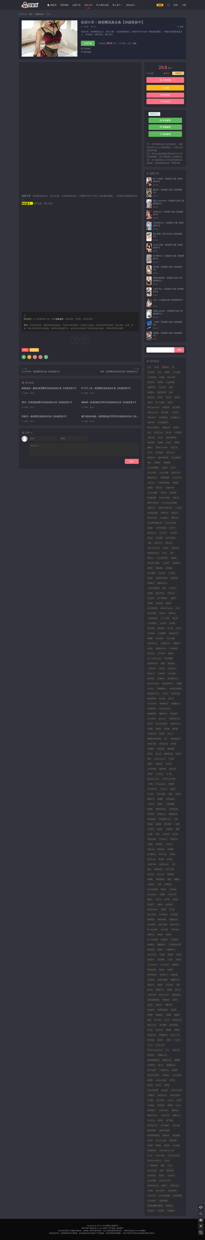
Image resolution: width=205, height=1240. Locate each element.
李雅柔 (176, 1030)
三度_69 (163, 493)
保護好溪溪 (162, 919)
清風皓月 (151, 960)
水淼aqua (151, 437)
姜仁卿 (175, 618)
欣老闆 (178, 955)
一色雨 (150, 784)
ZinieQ (172, 468)
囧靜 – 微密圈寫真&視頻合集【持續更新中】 (119, 371)
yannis (166, 1020)
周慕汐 (160, 985)
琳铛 (157, 834)
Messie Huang (153, 683)
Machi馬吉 (152, 914)
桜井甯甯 (166, 407)
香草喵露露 (165, 478)
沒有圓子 (151, 749)
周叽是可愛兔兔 (176, 688)
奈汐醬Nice (175, 417)
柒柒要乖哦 (177, 1196)
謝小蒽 (150, 990)
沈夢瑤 (166, 1085)
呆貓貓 (175, 483)
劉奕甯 (160, 1120)
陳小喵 (150, 1085)
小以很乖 (166, 834)
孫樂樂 (150, 638)
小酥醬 (179, 683)
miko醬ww (164, 518)
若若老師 (176, 1135)
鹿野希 (150, 568)
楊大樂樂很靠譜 (153, 1135)
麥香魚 (168, 934)
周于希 (178, 960)
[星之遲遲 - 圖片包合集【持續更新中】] (149, 236)
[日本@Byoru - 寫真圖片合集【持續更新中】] (149, 225)
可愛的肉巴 (176, 995)
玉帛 (149, 432)
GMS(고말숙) (175, 1095)
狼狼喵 (150, 824)
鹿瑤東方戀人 (161, 809)
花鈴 (164, 588)
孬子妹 (150, 1030)
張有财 (177, 794)
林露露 (150, 809)
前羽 (171, 553)
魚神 (171, 392)
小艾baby (171, 1175)
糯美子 (173, 598)
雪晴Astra (151, 508)
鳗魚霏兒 (151, 678)
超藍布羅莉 (152, 819)
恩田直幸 (172, 613)
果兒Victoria (164, 995)
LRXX (25, 350)
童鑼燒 (150, 879)
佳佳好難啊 (168, 658)
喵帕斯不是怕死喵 (154, 739)
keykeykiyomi (159, 759)
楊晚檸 (150, 774)
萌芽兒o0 (164, 513)
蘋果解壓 (166, 134)
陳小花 (177, 990)
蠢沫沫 (170, 402)
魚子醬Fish (152, 854)
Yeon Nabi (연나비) (166, 1150)
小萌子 (170, 960)
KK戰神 (170, 849)
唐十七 (170, 734)
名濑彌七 (161, 678)
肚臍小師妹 (152, 839)
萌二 (166, 739)
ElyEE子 (172, 528)
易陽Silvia (160, 990)
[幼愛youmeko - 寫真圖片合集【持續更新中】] (149, 313)
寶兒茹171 (163, 975)
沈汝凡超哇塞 (153, 889)
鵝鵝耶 (176, 879)
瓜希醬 (160, 442)
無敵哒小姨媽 (164, 1130)
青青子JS (151, 673)
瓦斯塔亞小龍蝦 (153, 563)
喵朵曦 (166, 729)
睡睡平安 (168, 1005)
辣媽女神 (173, 1140)
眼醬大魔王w (152, 478)
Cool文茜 (164, 929)
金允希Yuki (152, 864)
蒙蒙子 (150, 899)
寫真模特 (165, 367)
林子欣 (172, 1080)
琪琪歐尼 (151, 944)
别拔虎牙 (159, 764)
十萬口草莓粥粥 (153, 588)
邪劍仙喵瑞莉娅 (153, 1000)
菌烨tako (175, 518)
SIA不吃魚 (175, 929)
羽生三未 (174, 447)
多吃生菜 (172, 769)
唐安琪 (161, 859)
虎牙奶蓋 (151, 814)
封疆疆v (157, 462)
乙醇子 (175, 1000)
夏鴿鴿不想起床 (162, 578)
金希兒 (150, 1005)
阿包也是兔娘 (153, 513)
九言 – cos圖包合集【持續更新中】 (168, 300)
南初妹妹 (171, 663)
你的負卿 (173, 714)
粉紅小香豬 (163, 924)
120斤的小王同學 (168, 779)
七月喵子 (166, 563)
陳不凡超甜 (152, 1070)
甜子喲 (166, 899)
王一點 (169, 774)
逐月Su (162, 668)
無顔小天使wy (153, 503)
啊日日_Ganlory (167, 608)
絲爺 (149, 1020)
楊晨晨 (158, 824)
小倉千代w (152, 1196)
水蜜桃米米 (163, 1035)
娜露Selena (175, 980)
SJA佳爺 (176, 1145)
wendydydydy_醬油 (169, 503)
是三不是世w (171, 538)
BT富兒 (169, 764)
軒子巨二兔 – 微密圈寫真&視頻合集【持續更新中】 (106, 388)
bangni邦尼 (152, 473)
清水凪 (150, 724)
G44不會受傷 (161, 528)
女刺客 (176, 397)
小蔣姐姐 (172, 889)
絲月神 (150, 1140)
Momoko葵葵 (164, 498)
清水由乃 (151, 1211)
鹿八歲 (168, 432)
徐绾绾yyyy (162, 1095)
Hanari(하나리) (165, 1180)
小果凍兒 (165, 1075)
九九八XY (163, 533)
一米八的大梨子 (162, 558)
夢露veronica (153, 1115)
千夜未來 (161, 673)
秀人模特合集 (102, 5)
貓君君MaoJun (153, 693)
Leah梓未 (161, 653)
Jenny (178, 1105)
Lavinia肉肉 (176, 1075)
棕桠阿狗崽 (152, 698)
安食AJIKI (175, 548)
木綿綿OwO (165, 643)
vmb (149, 367)
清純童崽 (170, 874)
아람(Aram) (165, 1115)
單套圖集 (64, 5)
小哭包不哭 (152, 734)
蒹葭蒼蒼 (171, 749)
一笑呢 (176, 824)
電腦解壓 (166, 127)
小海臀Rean (170, 950)
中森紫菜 (164, 939)
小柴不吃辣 (152, 995)
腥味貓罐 (159, 568)
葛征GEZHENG (153, 1075)
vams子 (165, 693)
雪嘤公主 (151, 934)
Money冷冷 (152, 894)
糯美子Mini (160, 593)
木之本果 (173, 533)
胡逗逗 (178, 754)
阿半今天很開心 (153, 427)
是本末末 (151, 653)
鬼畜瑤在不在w (153, 553)
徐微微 (150, 1080)
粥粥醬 (160, 799)
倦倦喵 (150, 593)
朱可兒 (168, 397)
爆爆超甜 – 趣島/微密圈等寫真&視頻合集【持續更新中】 (49, 388)
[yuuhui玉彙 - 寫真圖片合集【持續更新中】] (149, 247)
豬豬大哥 (151, 799)
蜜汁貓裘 (164, 412)
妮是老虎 (159, 603)
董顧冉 (171, 784)
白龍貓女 (151, 884)
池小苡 (175, 834)
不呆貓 (161, 377)
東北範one (162, 814)
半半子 (150, 452)
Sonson (170, 1100)
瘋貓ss (150, 447)
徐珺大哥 (34, 350)
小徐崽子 (169, 844)
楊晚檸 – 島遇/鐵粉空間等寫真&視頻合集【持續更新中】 (109, 402)
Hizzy (170, 1165)
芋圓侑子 (151, 583)
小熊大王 (151, 804)
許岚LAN (171, 593)
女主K (164, 553)
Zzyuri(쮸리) (152, 965)
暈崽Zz (150, 558)
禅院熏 (150, 603)
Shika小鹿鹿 (152, 493)
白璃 (159, 884)
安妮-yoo (176, 1050)
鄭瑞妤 (170, 955)
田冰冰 (161, 1175)
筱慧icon (151, 985)
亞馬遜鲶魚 (163, 417)
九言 (173, 864)
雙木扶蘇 (170, 1170)
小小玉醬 (176, 372)
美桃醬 (174, 1070)
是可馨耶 (163, 1025)
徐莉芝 (160, 397)
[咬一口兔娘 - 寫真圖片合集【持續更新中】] (149, 181)
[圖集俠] (30, 5)
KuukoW (160, 874)
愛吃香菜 (166, 1000)
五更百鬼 (168, 543)
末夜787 (176, 498)
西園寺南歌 (163, 1201)
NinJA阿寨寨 (152, 608)
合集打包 (76, 5)
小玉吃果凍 (152, 377)
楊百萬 (173, 1010)
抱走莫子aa (176, 473)
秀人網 (176, 427)
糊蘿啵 (176, 1015)
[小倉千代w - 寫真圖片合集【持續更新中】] (149, 291)
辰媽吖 (150, 764)
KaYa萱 (162, 698)
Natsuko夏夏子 (161, 724)
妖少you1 (162, 719)
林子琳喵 (169, 1120)
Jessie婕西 (152, 1180)
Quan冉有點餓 (164, 1196)
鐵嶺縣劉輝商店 (153, 1060)
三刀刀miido (177, 478)
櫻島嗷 (173, 558)
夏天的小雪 (177, 1020)
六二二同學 (165, 618)
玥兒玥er (151, 874)
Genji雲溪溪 (176, 457)
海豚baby (175, 1110)
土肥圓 (162, 894)
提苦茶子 (151, 904)
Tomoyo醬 (170, 638)
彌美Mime (163, 714)
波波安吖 (151, 1055)
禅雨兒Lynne (152, 1125)
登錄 (134, 43)
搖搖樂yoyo (176, 703)
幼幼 (178, 985)
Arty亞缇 (161, 573)
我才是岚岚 (174, 1025)
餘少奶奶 (174, 914)
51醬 (149, 543)
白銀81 (168, 442)
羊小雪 (170, 628)
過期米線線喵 (171, 437)
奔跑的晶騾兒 (163, 980)
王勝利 (163, 909)
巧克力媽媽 (161, 794)
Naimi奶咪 (151, 924)
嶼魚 (149, 462)
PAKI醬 (150, 1100)
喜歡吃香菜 (152, 970)
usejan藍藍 (152, 613)
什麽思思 (169, 829)
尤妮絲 (168, 1015)
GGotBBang (152, 789)
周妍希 (167, 372)
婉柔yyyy (176, 1115)
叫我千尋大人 (153, 643)
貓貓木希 (162, 769)
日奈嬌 (150, 1191)
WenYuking (152, 955)
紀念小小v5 (175, 1035)
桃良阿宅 (174, 578)
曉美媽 (170, 1105)
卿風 (177, 829)
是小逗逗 (162, 387)
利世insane (152, 533)
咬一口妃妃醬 (153, 939)
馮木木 (158, 1085)
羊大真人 (172, 588)
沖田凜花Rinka (167, 683)
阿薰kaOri (166, 427)
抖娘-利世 (171, 377)
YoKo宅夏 (171, 673)
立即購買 (166, 80)
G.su (167, 1050)
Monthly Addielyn (154, 1160)
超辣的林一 (152, 1110)
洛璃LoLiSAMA (161, 447)
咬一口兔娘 (160, 402)
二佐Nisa (175, 412)
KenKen (151, 794)
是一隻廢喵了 (163, 598)
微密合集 (88, 5)
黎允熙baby (152, 975)
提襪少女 (166, 1135)
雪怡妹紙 (151, 980)
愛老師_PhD (173, 633)
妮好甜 (160, 904)
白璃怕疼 (167, 884)
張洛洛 (175, 899)
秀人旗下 (116, 5)
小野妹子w (172, 668)
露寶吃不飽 (168, 754)
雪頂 (161, 1170)
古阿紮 (160, 382)
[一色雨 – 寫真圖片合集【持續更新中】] (149, 324)
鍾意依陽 (161, 749)
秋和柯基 (151, 442)
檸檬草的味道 (163, 1010)
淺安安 (172, 789)
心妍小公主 (172, 894)
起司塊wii (159, 452)
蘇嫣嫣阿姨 (152, 714)
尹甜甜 (172, 854)
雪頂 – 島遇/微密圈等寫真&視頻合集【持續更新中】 (47, 402)
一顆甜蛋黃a (164, 1070)
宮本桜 (165, 548)
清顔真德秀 (152, 1150)
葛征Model (152, 1035)
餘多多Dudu (152, 518)
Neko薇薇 (151, 573)
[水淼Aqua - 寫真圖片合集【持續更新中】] (149, 214)
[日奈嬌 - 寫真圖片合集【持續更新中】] (149, 269)
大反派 (171, 759)
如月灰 (150, 648)
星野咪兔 (161, 628)
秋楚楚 (150, 1145)
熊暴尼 (158, 729)
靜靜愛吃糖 (160, 879)
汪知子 (178, 628)
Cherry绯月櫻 (153, 1090)
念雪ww (162, 613)
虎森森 (150, 528)
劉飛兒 (158, 1145)
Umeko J (163, 789)
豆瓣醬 (169, 990)
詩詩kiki (159, 1005)
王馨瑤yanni (162, 1055)
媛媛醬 (177, 1060)
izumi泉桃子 (152, 623)
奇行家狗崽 (176, 693)
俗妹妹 (161, 970)
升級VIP (178, 73)
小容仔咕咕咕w (164, 483)
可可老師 (151, 633)
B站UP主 (174, 513)
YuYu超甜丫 (165, 1125)
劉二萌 (158, 754)
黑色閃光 (161, 1105)
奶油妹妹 (164, 1090)
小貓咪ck (151, 1095)
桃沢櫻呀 (161, 960)
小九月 (150, 1045)
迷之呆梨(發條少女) (155, 523)
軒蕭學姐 (171, 1211)
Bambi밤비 (152, 1175)
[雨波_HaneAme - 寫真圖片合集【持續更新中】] (149, 203)
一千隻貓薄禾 (153, 1165)
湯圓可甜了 (152, 387)
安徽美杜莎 (173, 919)
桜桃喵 (150, 488)
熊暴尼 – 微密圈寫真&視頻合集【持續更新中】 (45, 416)
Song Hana (160, 1045)
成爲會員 (59, 319)
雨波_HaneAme (153, 407)
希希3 (179, 1100)
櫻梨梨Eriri (162, 944)
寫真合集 (151, 397)
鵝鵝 (169, 879)
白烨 (177, 608)
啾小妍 (166, 1145)
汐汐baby (169, 985)
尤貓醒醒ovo (162, 688)
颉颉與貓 (151, 919)
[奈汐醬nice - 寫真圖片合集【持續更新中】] (149, 258)
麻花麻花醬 (152, 498)
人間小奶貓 (152, 769)
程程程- (160, 1040)
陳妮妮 (168, 603)
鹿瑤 (171, 387)
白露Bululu (174, 1185)
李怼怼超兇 (173, 809)
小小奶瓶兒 (163, 914)
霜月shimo (170, 452)
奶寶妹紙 (174, 975)
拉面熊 (150, 834)
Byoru (160, 437)
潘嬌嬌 (168, 1030)
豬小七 (160, 1065)
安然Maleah (164, 864)
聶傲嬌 (150, 578)
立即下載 (88, 43)
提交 (132, 461)
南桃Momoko (161, 648)
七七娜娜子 (162, 633)
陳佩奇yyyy (167, 1060)
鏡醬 (162, 663)
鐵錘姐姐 (159, 1015)
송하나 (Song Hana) (155, 1050)
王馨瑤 (150, 844)
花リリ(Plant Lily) (154, 658)
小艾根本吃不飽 (175, 944)
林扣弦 (150, 754)
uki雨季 (172, 623)
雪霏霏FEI (151, 1065)
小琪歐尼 (174, 939)
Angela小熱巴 (161, 1080)
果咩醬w (169, 568)
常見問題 (166, 95)
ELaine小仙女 (161, 1140)
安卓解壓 (166, 120)
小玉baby (159, 774)
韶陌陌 (170, 653)
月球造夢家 (170, 799)
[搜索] (168, 5)
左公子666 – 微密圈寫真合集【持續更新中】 (41, 371)
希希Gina (174, 839)
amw (159, 372)
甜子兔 (158, 899)
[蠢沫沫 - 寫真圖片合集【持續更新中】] (149, 192)
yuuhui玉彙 (164, 473)
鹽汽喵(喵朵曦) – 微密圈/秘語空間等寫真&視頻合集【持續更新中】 (110, 416)
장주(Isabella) (176, 1090)
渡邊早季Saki (153, 663)
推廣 (181, 27)
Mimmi (167, 1160)
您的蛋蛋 (173, 493)
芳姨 (170, 794)
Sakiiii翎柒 (160, 1100)
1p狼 (176, 819)
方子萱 (162, 955)
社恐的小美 (163, 744)
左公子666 (170, 869)
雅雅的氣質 (152, 1130)
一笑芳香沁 (152, 668)
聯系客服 (87, 52)
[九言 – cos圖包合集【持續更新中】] (149, 302)
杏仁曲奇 (151, 598)
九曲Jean (151, 483)
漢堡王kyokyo (153, 1185)
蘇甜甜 (160, 829)
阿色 (149, 759)
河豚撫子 (176, 643)
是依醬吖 (159, 844)
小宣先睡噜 (170, 804)
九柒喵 (164, 468)
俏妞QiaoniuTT (153, 779)
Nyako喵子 (152, 1201)
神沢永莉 (159, 488)
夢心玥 (169, 859)
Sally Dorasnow (154, 548)
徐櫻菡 (150, 729)
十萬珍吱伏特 (153, 618)
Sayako (151, 688)
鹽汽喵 (175, 729)
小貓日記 (151, 1105)
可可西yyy (163, 839)
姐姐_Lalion (152, 1025)
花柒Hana (158, 543)
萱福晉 (160, 934)
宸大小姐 (176, 1125)
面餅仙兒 (169, 1206)
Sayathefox (152, 703)
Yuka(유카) (164, 965)
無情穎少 (169, 904)
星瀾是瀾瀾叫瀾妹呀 (155, 1206)
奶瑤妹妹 (161, 849)
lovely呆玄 (152, 719)
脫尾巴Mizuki (174, 719)
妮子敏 (173, 744)
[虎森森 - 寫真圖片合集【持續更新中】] (149, 336)
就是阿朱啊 (161, 392)
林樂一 (169, 1040)
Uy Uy (150, 1155)
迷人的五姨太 (153, 929)
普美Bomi (151, 457)
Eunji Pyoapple (173, 1155)
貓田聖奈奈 (164, 703)
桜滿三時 (151, 422)
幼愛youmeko (153, 412)
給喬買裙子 (158, 869)
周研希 (150, 1015)
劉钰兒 (163, 889)
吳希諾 (160, 804)
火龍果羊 (161, 1211)
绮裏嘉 (170, 970)
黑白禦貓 (151, 628)
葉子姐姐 (151, 1040)
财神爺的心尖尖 (165, 819)
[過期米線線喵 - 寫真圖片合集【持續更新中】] (149, 280)
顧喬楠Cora (171, 1065)
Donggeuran (161, 784)
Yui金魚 (163, 623)
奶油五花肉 (152, 744)
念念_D (170, 698)
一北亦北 (171, 573)
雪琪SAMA (152, 417)
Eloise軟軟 (173, 648)
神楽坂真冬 (172, 1191)
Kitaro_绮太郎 (170, 523)
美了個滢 (157, 1020)
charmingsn (152, 1170)
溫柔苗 (160, 950)
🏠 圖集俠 (52, 5)
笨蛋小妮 (151, 849)
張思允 (150, 402)
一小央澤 (178, 508)
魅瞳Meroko (162, 583)
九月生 (177, 1040)
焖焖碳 (176, 442)
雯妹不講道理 (163, 457)
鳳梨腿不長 (173, 814)
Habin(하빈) (163, 1110)
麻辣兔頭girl (175, 739)
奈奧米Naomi (153, 909)
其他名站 (130, 5)
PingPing (151, 1120)
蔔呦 (162, 1165)
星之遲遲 (176, 407)
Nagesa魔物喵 (153, 468)
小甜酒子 (151, 829)
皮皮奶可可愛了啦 (165, 508)
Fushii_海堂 (160, 1155)
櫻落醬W (167, 462)
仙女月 (150, 538)
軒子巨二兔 (158, 432)
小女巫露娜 (170, 382)
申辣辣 (161, 734)
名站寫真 (151, 372)
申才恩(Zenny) (164, 709)
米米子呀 (159, 1030)
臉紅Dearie (174, 924)
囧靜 (149, 869)
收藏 (166, 87)
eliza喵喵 (159, 638)
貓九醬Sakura (173, 678)
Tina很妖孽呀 (163, 422)
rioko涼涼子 (160, 1191)
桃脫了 (164, 1185)
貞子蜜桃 (159, 538)
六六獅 (171, 909)
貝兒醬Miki (152, 709)
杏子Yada (162, 854)
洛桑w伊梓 (170, 488)
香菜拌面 (151, 950)
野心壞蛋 (167, 824)
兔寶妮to (151, 392)
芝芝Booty (151, 859)
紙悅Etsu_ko (175, 724)
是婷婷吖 (175, 965)
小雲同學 (177, 432)
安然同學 (151, 1010)
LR (173, 367)
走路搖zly (176, 563)
